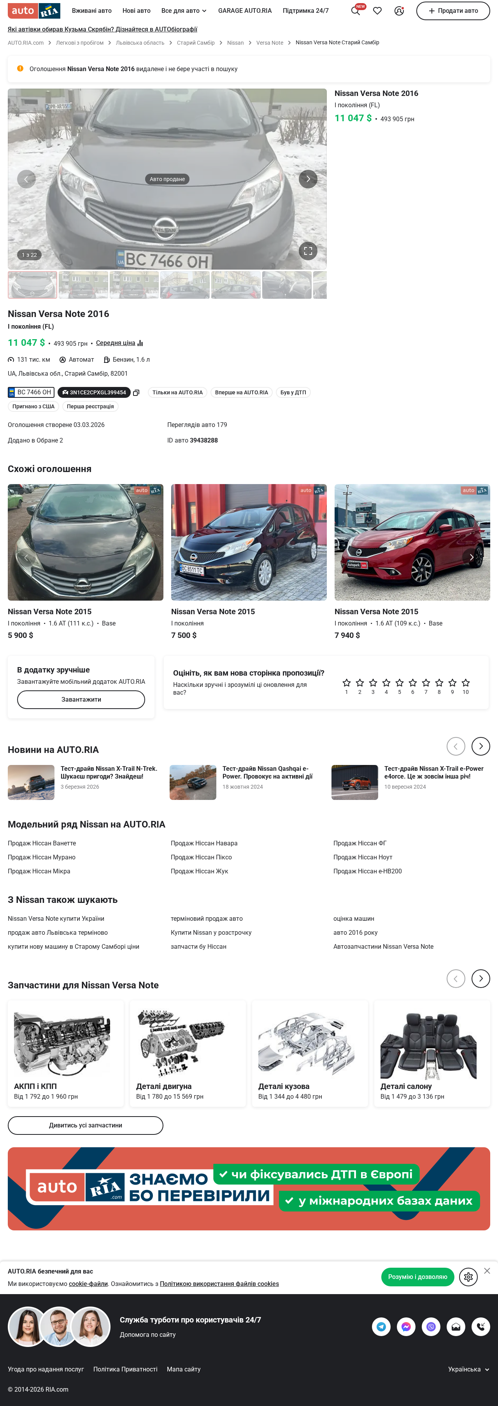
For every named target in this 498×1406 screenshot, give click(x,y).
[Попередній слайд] (26, 179)
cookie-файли (88, 1284)
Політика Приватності (125, 1369)
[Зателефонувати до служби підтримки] (481, 1326)
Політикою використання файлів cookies (219, 1284)
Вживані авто (92, 10)
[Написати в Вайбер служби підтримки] (431, 1326)
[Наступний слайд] (308, 179)
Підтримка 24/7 (306, 10)
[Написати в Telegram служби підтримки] (381, 1326)
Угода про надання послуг (46, 1369)
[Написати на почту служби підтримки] (456, 1326)
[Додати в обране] (377, 11)
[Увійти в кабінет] (399, 11)
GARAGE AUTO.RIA (245, 10)
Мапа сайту (184, 1369)
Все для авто (180, 10)
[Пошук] (355, 11)
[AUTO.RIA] (34, 11)
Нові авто (137, 10)
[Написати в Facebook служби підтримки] (406, 1326)
